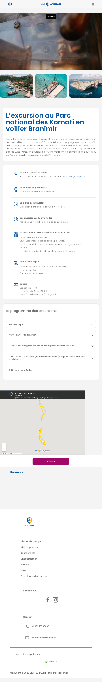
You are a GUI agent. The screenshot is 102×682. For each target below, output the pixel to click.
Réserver (51, 461)
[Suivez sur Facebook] (47, 600)
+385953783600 (40, 626)
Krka (23, 570)
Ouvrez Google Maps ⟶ (73, 176)
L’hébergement (30, 558)
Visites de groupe (31, 541)
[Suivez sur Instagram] (55, 600)
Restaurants (28, 553)
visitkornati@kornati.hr (44, 637)
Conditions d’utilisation (34, 576)
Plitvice (25, 564)
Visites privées (29, 547)
